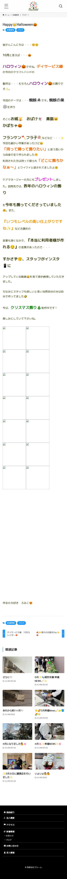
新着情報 (10, 30)
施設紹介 (10, 812)
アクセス (10, 824)
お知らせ (9, 835)
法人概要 (10, 818)
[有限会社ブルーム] (33, 6)
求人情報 (10, 852)
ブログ (20, 30)
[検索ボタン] (61, 6)
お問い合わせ (12, 845)
